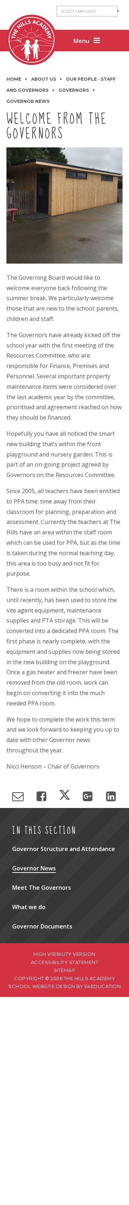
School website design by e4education (64, 986)
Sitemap (65, 970)
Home (13, 79)
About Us (43, 79)
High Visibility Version (64, 954)
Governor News (27, 101)
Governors (73, 90)
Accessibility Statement (65, 962)
